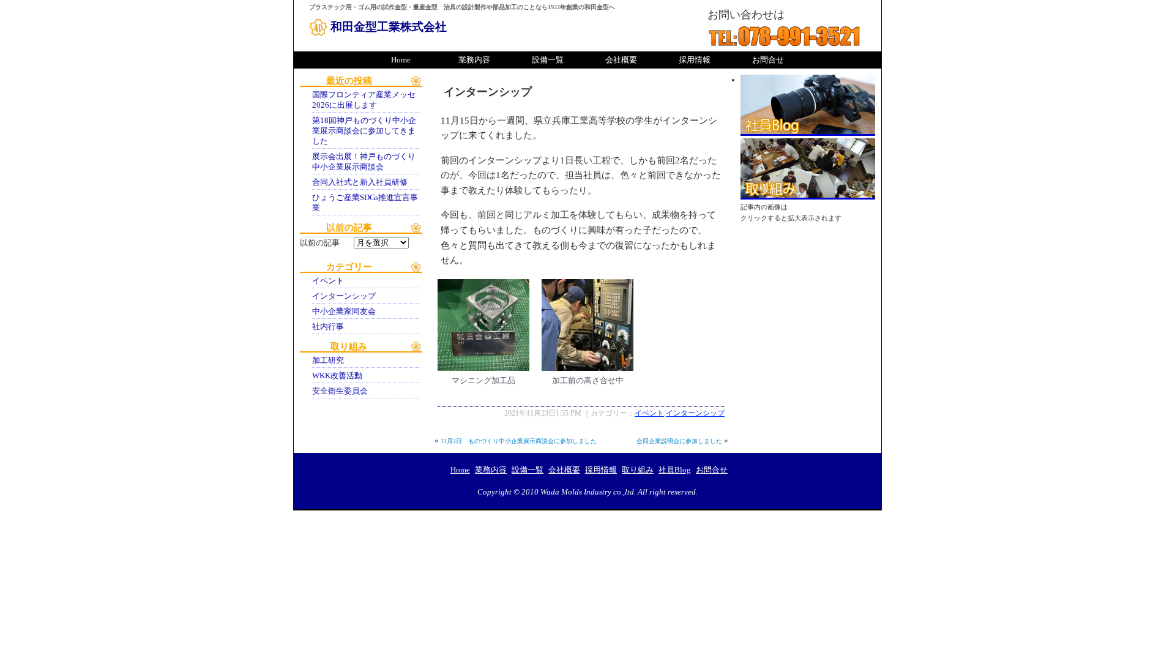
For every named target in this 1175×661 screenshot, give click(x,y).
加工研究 (328, 360)
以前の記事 (320, 243)
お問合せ (768, 60)
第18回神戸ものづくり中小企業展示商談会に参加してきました (364, 131)
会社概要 (621, 60)
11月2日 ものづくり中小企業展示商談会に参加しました (519, 441)
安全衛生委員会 (340, 391)
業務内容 (474, 60)
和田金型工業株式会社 (388, 26)
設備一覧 (548, 60)
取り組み (807, 169)
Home (401, 60)
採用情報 (695, 60)
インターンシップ (344, 296)
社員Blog (807, 105)
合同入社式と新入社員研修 (360, 182)
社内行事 (328, 327)
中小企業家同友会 (344, 311)
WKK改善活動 (337, 376)
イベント (328, 281)
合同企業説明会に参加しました (679, 441)
